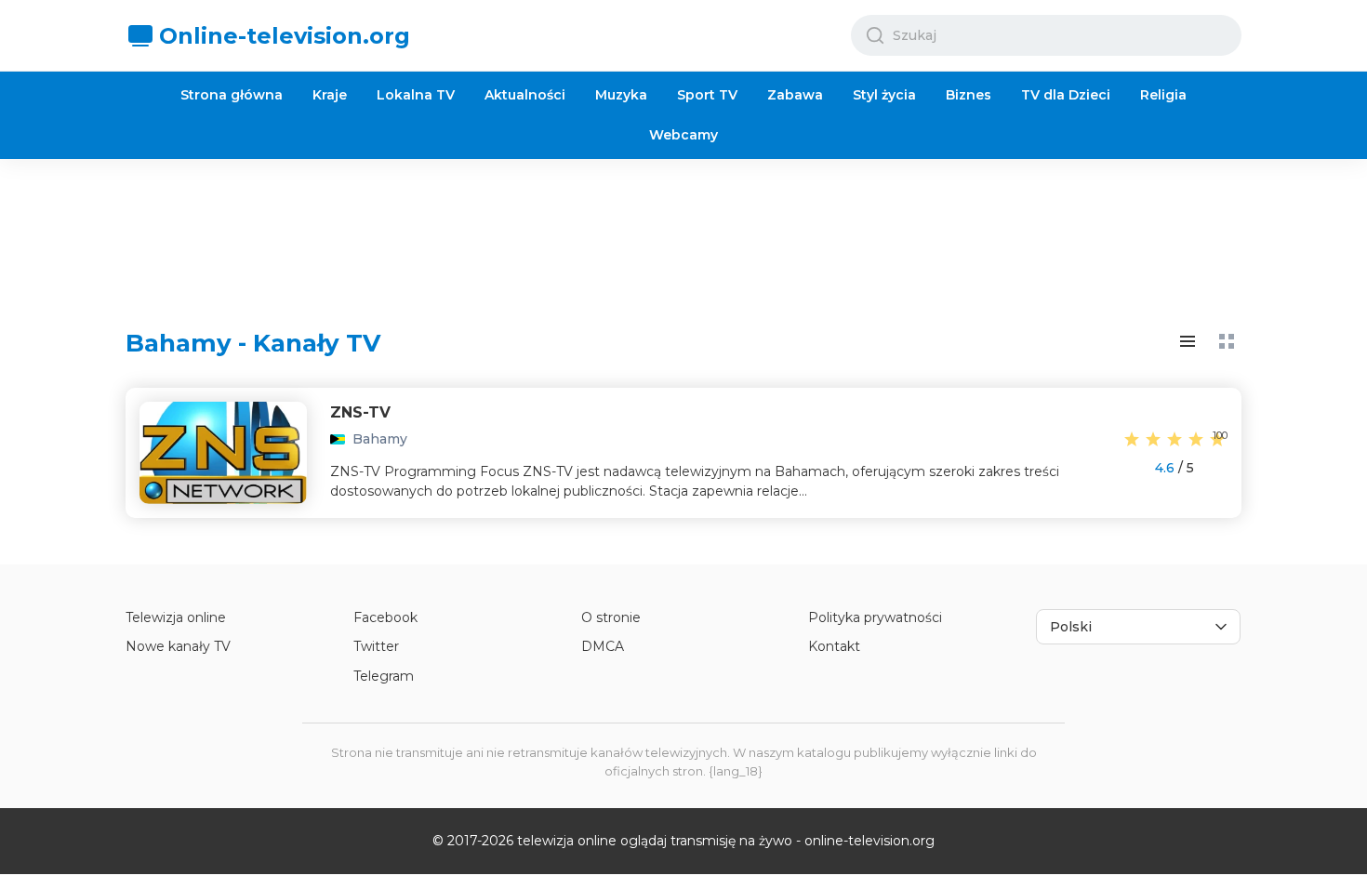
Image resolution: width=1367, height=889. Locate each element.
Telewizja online (176, 617)
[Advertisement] (683, 229)
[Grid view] (1226, 341)
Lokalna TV (416, 94)
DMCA (602, 646)
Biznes (968, 94)
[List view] (1187, 341)
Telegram (383, 676)
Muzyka (621, 94)
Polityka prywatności (875, 617)
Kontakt (834, 646)
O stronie (611, 617)
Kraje (329, 94)
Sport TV (707, 94)
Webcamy (683, 134)
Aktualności (524, 94)
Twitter (376, 646)
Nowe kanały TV (178, 646)
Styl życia (884, 94)
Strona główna (231, 94)
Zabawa (795, 94)
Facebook (385, 617)
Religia (1163, 94)
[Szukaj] (875, 35)
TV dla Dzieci (1065, 94)
